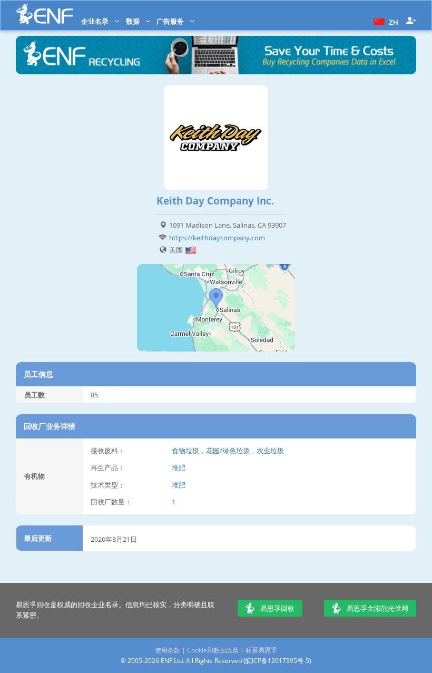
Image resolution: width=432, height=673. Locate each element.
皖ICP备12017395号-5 (277, 660)
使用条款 (167, 650)
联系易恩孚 (261, 650)
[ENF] (44, 14)
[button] (384, 21)
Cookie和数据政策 (213, 650)
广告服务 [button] (170, 21)
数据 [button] (133, 21)
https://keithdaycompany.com (217, 237)
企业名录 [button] (95, 21)
